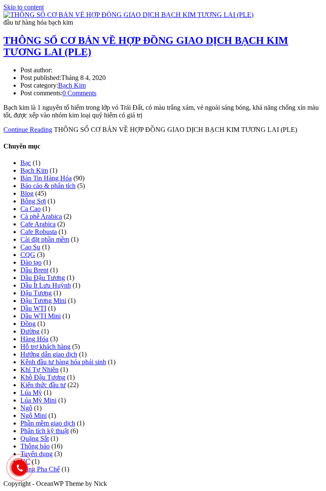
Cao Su (30, 247)
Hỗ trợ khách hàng (45, 346)
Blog (27, 193)
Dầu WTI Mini (40, 316)
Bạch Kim (72, 85)
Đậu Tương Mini (43, 300)
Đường (29, 331)
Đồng (28, 323)
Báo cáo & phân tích (48, 185)
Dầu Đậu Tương (42, 277)
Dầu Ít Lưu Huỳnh (45, 285)
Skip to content (23, 7)
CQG (27, 254)
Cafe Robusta (38, 231)
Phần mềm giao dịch (47, 423)
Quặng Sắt (34, 438)
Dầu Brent (34, 270)
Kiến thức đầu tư (43, 384)
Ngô (26, 407)
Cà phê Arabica (41, 216)
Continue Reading (27, 129)
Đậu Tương (36, 293)
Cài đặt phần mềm (44, 239)
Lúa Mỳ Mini (38, 400)
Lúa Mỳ (31, 392)
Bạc (25, 162)
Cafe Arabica (38, 224)
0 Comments (79, 93)
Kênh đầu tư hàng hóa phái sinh (63, 361)
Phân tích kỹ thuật (44, 430)
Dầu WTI (33, 308)
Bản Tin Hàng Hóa (46, 178)
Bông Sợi (33, 201)
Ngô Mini (33, 415)
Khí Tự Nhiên (39, 369)
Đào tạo (31, 262)
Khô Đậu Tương (42, 377)
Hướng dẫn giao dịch (48, 354)
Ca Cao (30, 208)
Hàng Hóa (34, 339)
